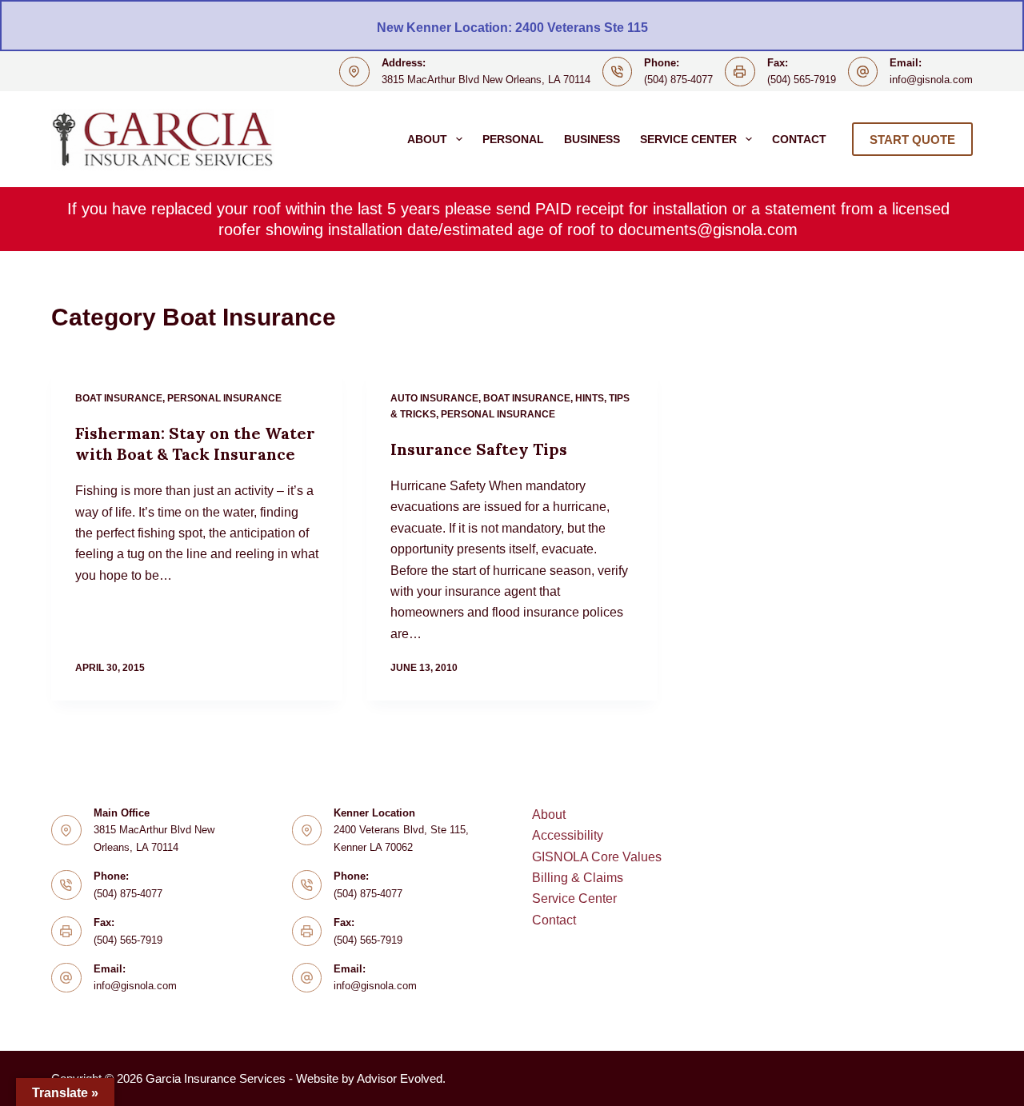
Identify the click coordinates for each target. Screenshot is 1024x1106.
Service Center (688, 139)
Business (592, 139)
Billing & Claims (577, 877)
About (427, 139)
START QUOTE (912, 139)
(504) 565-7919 (801, 80)
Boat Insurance (118, 398)
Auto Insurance (434, 398)
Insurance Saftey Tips (478, 449)
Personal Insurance (224, 398)
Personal (513, 139)
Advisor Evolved (399, 1078)
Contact (799, 139)
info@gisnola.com (931, 80)
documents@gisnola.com (708, 229)
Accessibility (567, 835)
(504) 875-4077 (678, 80)
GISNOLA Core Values (597, 857)
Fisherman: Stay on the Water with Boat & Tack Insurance (195, 443)
